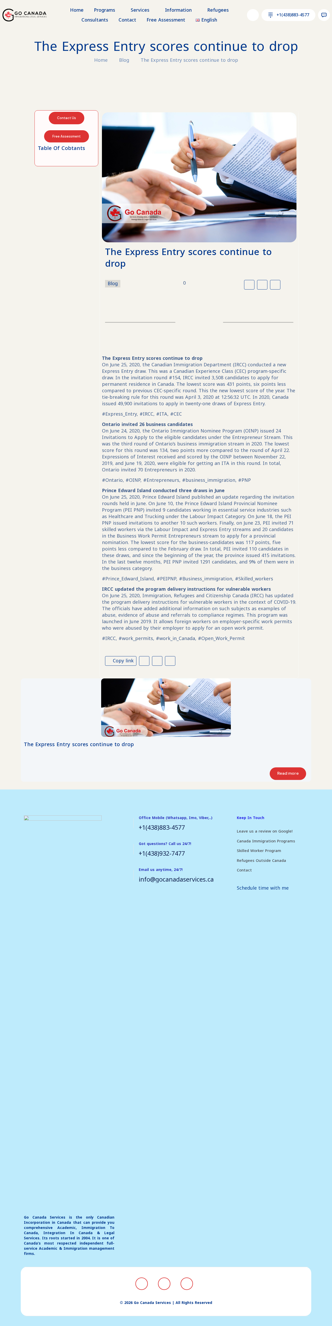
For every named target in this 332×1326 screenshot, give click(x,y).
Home (101, 60)
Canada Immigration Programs (266, 841)
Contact (244, 870)
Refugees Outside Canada (261, 860)
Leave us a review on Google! (265, 831)
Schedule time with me (263, 888)
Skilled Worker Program (259, 850)
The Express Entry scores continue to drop (189, 60)
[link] (166, 707)
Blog (124, 60)
